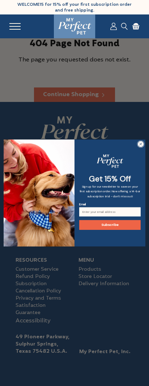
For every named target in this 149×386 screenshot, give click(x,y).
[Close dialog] (140, 144)
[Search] (124, 26)
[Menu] (15, 26)
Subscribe (110, 225)
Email (82, 204)
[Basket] (136, 26)
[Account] (113, 26)
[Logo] (74, 26)
